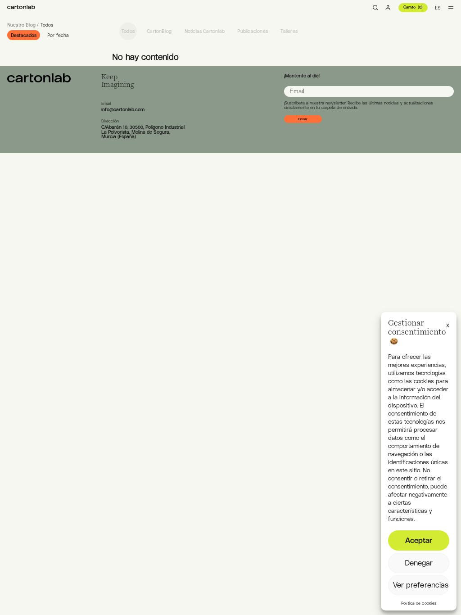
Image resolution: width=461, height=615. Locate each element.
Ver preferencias (421, 585)
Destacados (23, 35)
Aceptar (419, 540)
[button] (447, 323)
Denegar (419, 563)
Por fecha (58, 35)
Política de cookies (418, 603)
